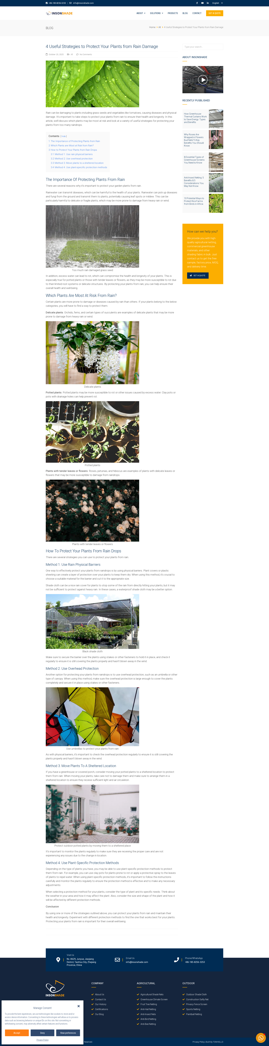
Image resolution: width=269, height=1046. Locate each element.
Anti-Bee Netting (148, 1024)
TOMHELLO (218, 1042)
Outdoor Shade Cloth (196, 994)
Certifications (101, 1009)
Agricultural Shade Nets (152, 994)
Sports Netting (193, 1009)
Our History (100, 1004)
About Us (99, 994)
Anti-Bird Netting (148, 1019)
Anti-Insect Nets (148, 1014)
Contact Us (100, 999)
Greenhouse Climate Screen (154, 999)
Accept (17, 1033)
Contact (196, 13)
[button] (78, 1006)
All (72, 54)
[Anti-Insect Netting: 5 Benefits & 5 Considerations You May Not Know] (216, 182)
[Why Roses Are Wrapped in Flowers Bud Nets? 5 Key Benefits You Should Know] (216, 139)
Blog (185, 13)
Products (173, 13)
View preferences (68, 1033)
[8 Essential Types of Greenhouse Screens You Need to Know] (216, 162)
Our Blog (99, 1014)
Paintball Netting (194, 1014)
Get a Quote (215, 13)
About (140, 13)
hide (64, 136)
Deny (42, 1033)
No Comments (86, 54)
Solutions (155, 13)
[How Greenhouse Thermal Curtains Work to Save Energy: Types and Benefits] (216, 118)
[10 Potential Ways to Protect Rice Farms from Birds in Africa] (216, 203)
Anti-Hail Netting (148, 1009)
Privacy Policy (43, 1040)
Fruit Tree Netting (149, 1004)
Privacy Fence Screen (196, 1004)
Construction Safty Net (197, 999)
